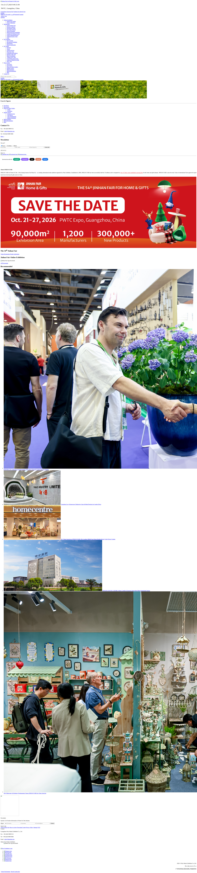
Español (21, 14)
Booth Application (11, 45)
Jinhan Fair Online (11, 21)
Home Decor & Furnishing (13, 32)
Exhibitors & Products (12, 53)
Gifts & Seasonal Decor (12, 35)
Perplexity (24, 159)
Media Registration (11, 71)
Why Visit (9, 61)
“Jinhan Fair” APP (11, 57)
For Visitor (6, 46)
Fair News (9, 64)
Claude (38, 159)
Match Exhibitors (11, 56)
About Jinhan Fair (11, 25)
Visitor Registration (5, 254)
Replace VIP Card (11, 54)
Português (16, 14)
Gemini (45, 159)
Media (15, 145)
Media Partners (10, 69)
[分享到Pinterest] (8, 859)
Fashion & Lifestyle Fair (19, 11)
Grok (32, 159)
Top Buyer (10, 115)
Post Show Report (11, 29)
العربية (12, 14)
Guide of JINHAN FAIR (13, 60)
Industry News (10, 68)
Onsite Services (10, 50)
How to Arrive (13, 827)
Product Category (11, 27)
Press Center (7, 62)
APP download (4, 263)
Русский (8, 14)
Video (8, 109)
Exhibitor (9, 145)
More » (2, 136)
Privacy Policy (29, 827)
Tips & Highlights (11, 116)
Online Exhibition (8, 20)
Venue (8, 49)
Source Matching (11, 22)
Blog (8, 72)
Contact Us (6, 74)
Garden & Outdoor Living (13, 34)
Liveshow (9, 111)
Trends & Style (11, 114)
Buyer (3, 145)
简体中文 (3, 14)
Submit (52, 823)
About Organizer (11, 31)
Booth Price (10, 43)
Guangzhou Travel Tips (12, 58)
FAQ (8, 38)
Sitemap (35, 827)
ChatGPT (16, 159)
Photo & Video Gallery (12, 67)
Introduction (7, 24)
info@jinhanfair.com (9, 131)
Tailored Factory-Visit (12, 36)
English (2, 13)
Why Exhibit (10, 40)
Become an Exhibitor (12, 42)
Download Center (11, 28)
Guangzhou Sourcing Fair (7, 11)
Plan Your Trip (10, 51)
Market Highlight (11, 118)
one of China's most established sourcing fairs (132, 172)
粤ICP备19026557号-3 (190, 866)
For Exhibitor (7, 39)
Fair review (9, 65)
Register (9, 47)
